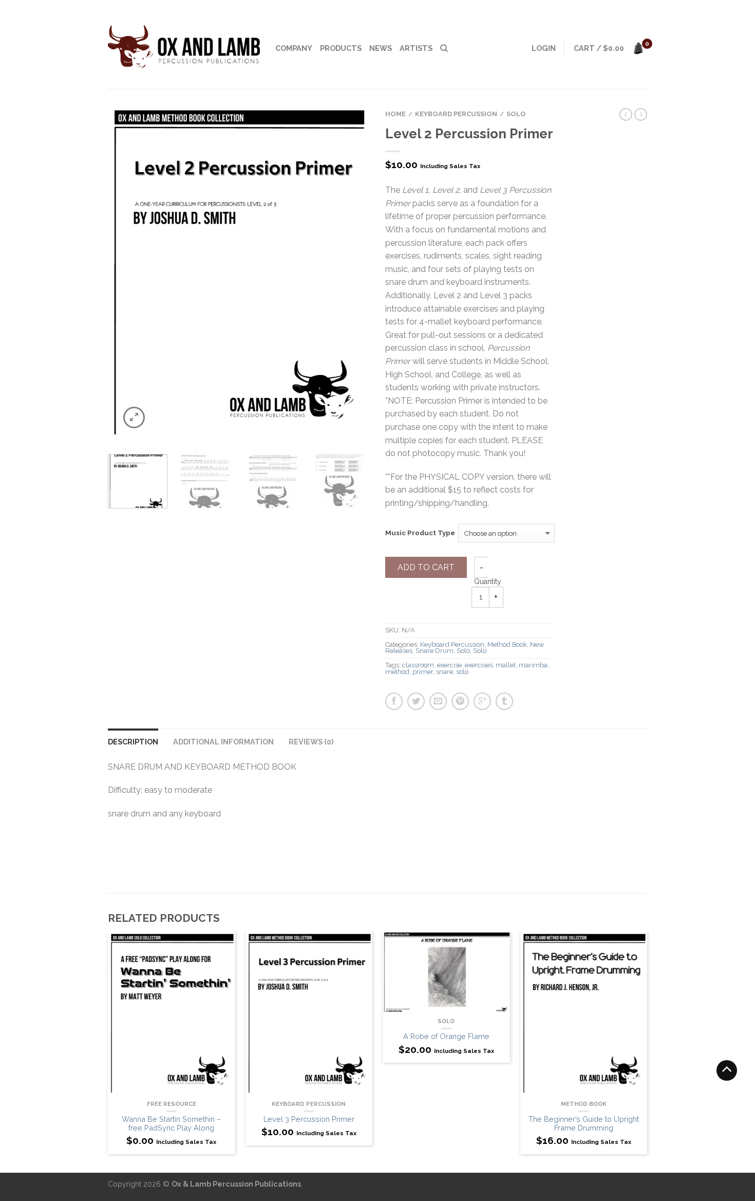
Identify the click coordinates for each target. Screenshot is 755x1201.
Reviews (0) (311, 741)
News (380, 48)
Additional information (223, 741)
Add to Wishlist (344, 130)
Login (544, 48)
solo (462, 672)
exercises (479, 665)
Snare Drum (435, 650)
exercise (449, 665)
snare (444, 672)
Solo (516, 114)
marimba (533, 665)
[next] (356, 274)
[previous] (122, 274)
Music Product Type (420, 533)
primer (422, 672)
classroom (418, 665)
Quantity (487, 581)
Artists (416, 48)
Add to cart (426, 567)
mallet (506, 665)
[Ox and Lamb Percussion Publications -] (184, 44)
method (397, 672)
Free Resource (171, 1103)
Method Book (507, 644)
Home (395, 114)
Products (341, 48)
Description (133, 741)
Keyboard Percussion (456, 114)
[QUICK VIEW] (171, 1014)
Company (293, 48)
